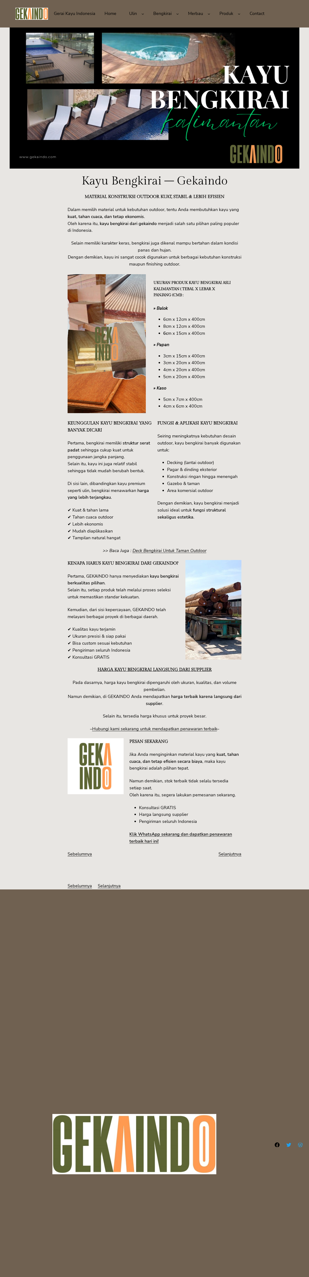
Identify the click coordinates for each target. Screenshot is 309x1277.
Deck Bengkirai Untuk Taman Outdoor (169, 550)
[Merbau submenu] (209, 13)
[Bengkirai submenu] (177, 13)
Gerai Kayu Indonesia (74, 13)
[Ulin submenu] (142, 13)
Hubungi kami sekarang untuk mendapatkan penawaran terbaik (154, 729)
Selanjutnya (229, 854)
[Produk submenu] (239, 13)
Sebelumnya (80, 854)
